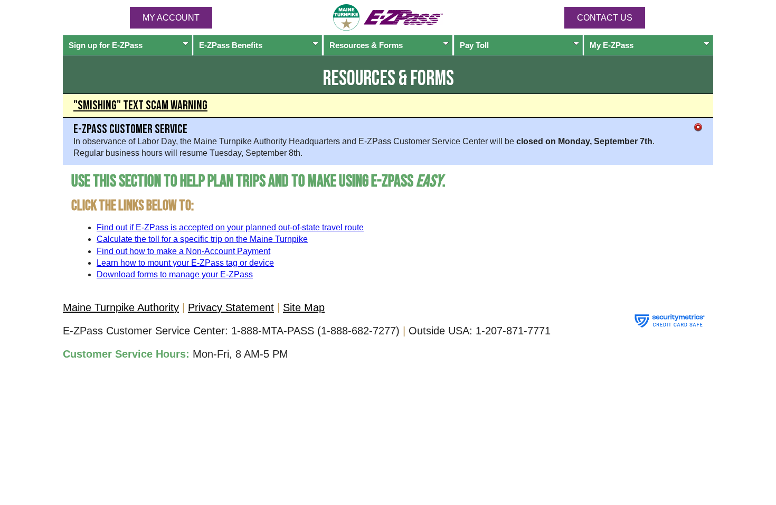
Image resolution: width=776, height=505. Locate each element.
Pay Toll (474, 45)
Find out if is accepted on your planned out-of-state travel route (230, 227)
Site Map (304, 307)
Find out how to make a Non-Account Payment (183, 251)
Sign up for (106, 45)
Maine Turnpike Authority (121, 307)
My (611, 45)
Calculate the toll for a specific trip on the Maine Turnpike (202, 239)
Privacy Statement (231, 307)
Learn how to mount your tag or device (185, 262)
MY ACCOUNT (171, 17)
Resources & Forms (366, 45)
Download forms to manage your (175, 274)
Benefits (230, 45)
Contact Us (604, 17)
